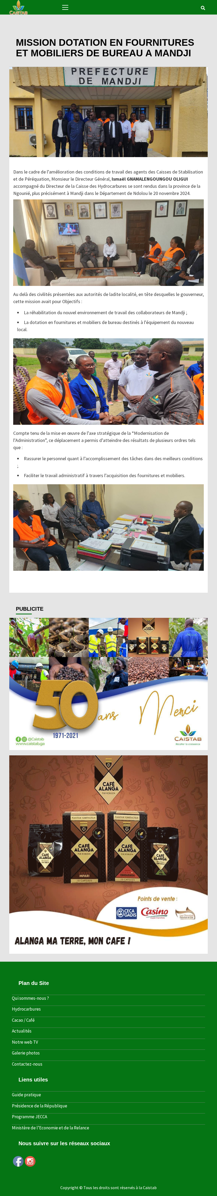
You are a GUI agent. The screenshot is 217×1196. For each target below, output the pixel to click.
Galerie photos (26, 1053)
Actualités (10, 34)
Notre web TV (25, 1042)
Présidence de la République (39, 1106)
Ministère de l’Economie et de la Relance (50, 1128)
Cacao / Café (23, 1020)
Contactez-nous (27, 1064)
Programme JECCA (29, 1117)
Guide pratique (26, 1095)
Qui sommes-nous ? (30, 998)
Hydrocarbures (26, 1009)
